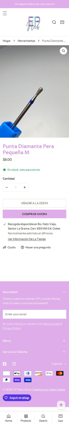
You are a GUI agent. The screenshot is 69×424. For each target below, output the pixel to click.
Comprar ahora (34, 214)
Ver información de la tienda (27, 239)
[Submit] (61, 314)
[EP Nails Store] (33, 22)
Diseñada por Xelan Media (48, 389)
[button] (62, 22)
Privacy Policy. (12, 328)
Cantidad (9, 178)
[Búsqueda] (54, 22)
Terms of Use (51, 324)
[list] (34, 91)
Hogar (7, 40)
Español (57, 363)
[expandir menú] (5, 13)
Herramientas (26, 40)
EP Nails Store (22, 389)
